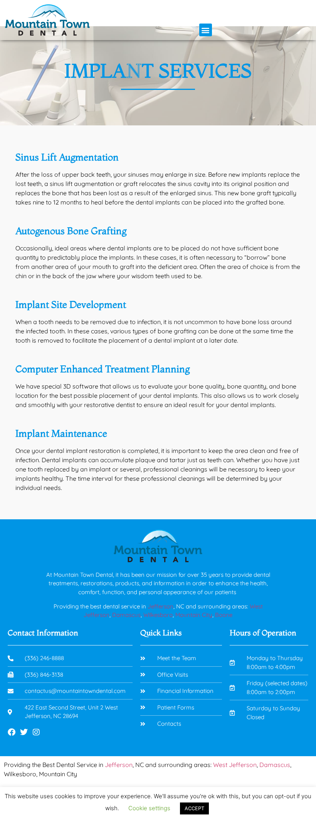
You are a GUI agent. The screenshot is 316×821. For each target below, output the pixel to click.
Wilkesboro (158, 614)
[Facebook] (11, 732)
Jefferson (160, 606)
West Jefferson (235, 765)
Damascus (126, 614)
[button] (205, 30)
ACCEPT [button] (194, 808)
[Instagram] (36, 732)
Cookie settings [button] (149, 808)
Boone (223, 614)
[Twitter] (24, 732)
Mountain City (193, 614)
